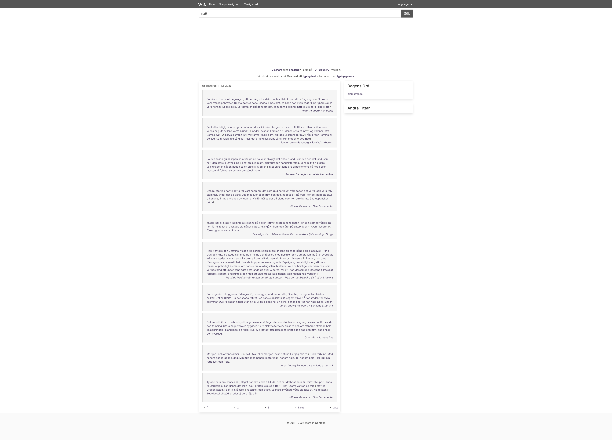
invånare (238, 389)
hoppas (286, 194)
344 (247, 354)
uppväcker (321, 198)
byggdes (252, 326)
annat (278, 166)
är (257, 138)
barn (270, 134)
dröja (249, 393)
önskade (234, 226)
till (311, 103)
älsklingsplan (267, 266)
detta (245, 106)
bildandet (282, 266)
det (270, 106)
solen (244, 166)
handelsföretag (290, 162)
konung (213, 198)
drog (324, 258)
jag (223, 190)
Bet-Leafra (289, 385)
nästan (275, 250)
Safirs (229, 389)
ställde (282, 99)
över (266, 269)
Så (208, 99)
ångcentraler (238, 326)
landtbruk (247, 162)
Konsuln (266, 250)
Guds (313, 354)
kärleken (266, 127)
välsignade (213, 166)
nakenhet (252, 389)
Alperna (274, 269)
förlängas (243, 294)
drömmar (212, 301)
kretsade (235, 266)
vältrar (301, 385)
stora (255, 266)
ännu (251, 166)
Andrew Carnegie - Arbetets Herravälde (309, 174)
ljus (252, 329)
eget (243, 269)
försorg (211, 262)
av (240, 198)
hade (255, 103)
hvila (253, 301)
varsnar (318, 131)
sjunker (218, 294)
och (275, 99)
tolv (330, 190)
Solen (210, 294)
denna (283, 106)
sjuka (264, 134)
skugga (261, 294)
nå (297, 194)
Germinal (234, 250)
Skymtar (292, 294)
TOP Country (321, 69)
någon (228, 166)
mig (217, 131)
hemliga (302, 266)
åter (287, 226)
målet (296, 301)
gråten (259, 385)
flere (261, 326)
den (213, 159)
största (222, 162)
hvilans (228, 131)
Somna (211, 134)
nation (236, 166)
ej (331, 134)
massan (211, 170)
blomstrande (355, 93)
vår (246, 159)
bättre (255, 226)
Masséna (297, 258)
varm (289, 127)
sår (237, 382)
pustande (234, 322)
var (209, 269)
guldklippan (231, 159)
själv (242, 258)
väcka (210, 131)
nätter (239, 301)
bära (313, 106)
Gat (251, 385)
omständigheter (251, 170)
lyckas (226, 106)
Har (303, 301)
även (300, 103)
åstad (219, 389)
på (256, 222)
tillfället (220, 226)
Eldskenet (323, 99)
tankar (210, 266)
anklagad (232, 198)
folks (315, 382)
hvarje (278, 354)
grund (252, 159)
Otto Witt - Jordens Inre (319, 337)
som (276, 106)
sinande (257, 322)
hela (304, 273)
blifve (228, 134)
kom (209, 103)
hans (322, 262)
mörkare (272, 294)
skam (267, 389)
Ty (208, 382)
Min (285, 138)
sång (279, 138)
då (275, 198)
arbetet (263, 329)
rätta (237, 190)
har (281, 190)
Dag (209, 254)
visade (244, 250)
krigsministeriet (216, 258)
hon (294, 103)
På (208, 159)
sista (233, 106)
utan (246, 301)
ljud (213, 138)
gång (299, 250)
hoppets (321, 194)
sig (241, 226)
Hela (209, 250)
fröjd (226, 361)
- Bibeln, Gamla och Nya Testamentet (310, 206)
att (246, 99)
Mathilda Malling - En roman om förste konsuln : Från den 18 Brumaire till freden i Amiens (279, 277)
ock (318, 190)
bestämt (275, 103)
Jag (311, 131)
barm (243, 127)
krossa (268, 273)
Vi (301, 162)
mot (227, 99)
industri (258, 162)
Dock (320, 301)
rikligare (320, 162)
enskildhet (234, 262)
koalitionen (279, 273)
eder (288, 198)
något (247, 226)
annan (224, 230)
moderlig (233, 127)
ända (262, 382)
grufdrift (270, 162)
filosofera (323, 226)
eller (215, 127)
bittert (276, 385)
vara (209, 106)
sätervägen (300, 226)
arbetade (228, 254)
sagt (306, 103)
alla (284, 294)
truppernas (257, 262)
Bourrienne (252, 254)
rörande (245, 262)
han (251, 99)
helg (327, 329)
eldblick (274, 297)
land (292, 159)
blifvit (310, 162)
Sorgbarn (318, 103)
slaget (244, 382)
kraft (290, 329)
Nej (248, 138)
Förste (257, 250)
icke (282, 250)
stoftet (321, 385)
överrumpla (235, 273)
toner (324, 127)
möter (269, 357)
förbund (321, 354)
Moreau (270, 258)
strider (314, 297)
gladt (241, 138)
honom (211, 357)
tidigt (222, 127)
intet (326, 131)
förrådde (321, 222)
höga (317, 166)
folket (223, 170)
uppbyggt (269, 159)
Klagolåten (320, 389)
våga (296, 389)
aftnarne (310, 326)
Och (209, 190)
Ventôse (218, 250)
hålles (264, 198)
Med (330, 354)
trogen (276, 127)
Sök (407, 13)
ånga (269, 322)
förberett (212, 273)
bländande (231, 329)
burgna (237, 170)
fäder (299, 190)
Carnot (301, 254)
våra (292, 190)
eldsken (267, 99)
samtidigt (302, 262)
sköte (326, 106)
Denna (238, 103)
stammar (212, 194)
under (222, 194)
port (321, 382)
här (228, 190)
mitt (309, 382)
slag (260, 273)
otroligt (300, 198)
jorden (315, 134)
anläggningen (215, 329)
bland (281, 198)
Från (308, 134)
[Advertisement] (306, 44)
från (215, 103)
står (218, 190)
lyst (256, 166)
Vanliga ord (251, 4)
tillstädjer (226, 393)
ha (258, 159)
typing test (309, 76)
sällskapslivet (313, 250)
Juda (272, 382)
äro (290, 166)
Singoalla (264, 103)
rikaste (285, 159)
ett (260, 99)
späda (245, 297)
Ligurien (309, 258)
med (249, 194)
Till (297, 357)
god (302, 138)
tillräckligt (327, 269)
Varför (257, 198)
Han (229, 258)
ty (257, 329)
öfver (262, 166)
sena (296, 131)
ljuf (244, 134)
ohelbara (215, 382)
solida (219, 159)
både (262, 194)
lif (222, 322)
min (302, 354)
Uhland (301, 127)
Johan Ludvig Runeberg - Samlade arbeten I (306, 142)
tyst (218, 134)
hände (214, 99)
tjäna (238, 194)
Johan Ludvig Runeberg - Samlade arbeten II (306, 305)
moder (255, 131)
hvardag (217, 333)
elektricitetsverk (274, 326)
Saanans (276, 389)
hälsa (225, 138)
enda (292, 250)
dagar (231, 301)
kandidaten (292, 222)
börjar (219, 357)
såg (256, 99)
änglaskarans (267, 138)
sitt (320, 106)
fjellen (262, 222)
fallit (282, 297)
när (292, 269)
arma (256, 134)
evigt (249, 322)
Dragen (211, 389)
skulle (328, 103)
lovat (286, 190)
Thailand (294, 69)
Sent (209, 127)
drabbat (291, 382)
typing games (345, 76)
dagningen (237, 99)
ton (307, 222)
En (278, 301)
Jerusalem (216, 385)
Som (219, 138)
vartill (312, 190)
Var (239, 106)
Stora (226, 326)
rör (300, 294)
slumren (237, 134)
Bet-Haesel (213, 393)
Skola (259, 301)
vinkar (298, 297)
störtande (289, 322)
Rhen (283, 258)
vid (277, 258)
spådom (258, 106)
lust (215, 361)
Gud (275, 190)
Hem (212, 4)
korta (236, 131)
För (309, 194)
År (305, 297)
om (265, 106)
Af (295, 127)
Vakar (250, 127)
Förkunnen (230, 385)
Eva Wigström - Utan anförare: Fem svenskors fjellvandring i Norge (292, 234)
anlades (289, 326)
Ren (260, 297)
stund (303, 131)
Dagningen (308, 99)
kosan (290, 99)
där (255, 393)
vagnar (301, 322)
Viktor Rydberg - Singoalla (317, 110)
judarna (247, 198)
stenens (277, 322)
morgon (268, 354)
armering (270, 262)
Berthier (286, 254)
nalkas (210, 297)
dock (257, 127)
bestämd (216, 269)
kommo (236, 222)
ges (281, 134)
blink (284, 301)
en (250, 106)
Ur (221, 131)
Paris (326, 250)
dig (277, 134)
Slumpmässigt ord (229, 4)
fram (221, 99)
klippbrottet (225, 103)
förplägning (288, 262)
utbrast (280, 222)
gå (267, 226)
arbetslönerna (301, 166)
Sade (211, 222)
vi (262, 159)
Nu (264, 226)
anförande (253, 269)
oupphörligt (222, 266)
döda (210, 202)
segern (222, 273)
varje (224, 262)
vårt (247, 190)
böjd (311, 357)
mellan (311, 294)
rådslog (269, 254)
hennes (217, 106)
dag (278, 194)
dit (296, 99)
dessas (311, 322)
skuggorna (230, 294)
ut (311, 389)
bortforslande (324, 322)
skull (329, 194)
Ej (285, 134)
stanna (250, 222)
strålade (320, 326)
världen (301, 159)
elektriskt (244, 329)
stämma (234, 230)
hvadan (265, 131)
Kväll (254, 354)
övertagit (327, 254)
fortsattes (274, 329)
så (249, 103)
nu (301, 134)
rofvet (253, 297)
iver (255, 194)
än (221, 166)
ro (306, 354)
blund (243, 131)
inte (221, 222)
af (218, 170)
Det (218, 297)
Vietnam (277, 69)
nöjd (291, 357)
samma (292, 106)
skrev (235, 258)
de (281, 131)
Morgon (211, 354)
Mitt (250, 134)
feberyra (325, 297)
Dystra (223, 301)
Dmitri (227, 297)
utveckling (233, 162)
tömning (217, 326)
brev (248, 258)
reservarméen (315, 266)
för (242, 190)
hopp (254, 190)
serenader (293, 134)
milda (317, 127)
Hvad (310, 127)
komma (274, 131)
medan (297, 273)
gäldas (268, 301)
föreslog (212, 230)
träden (320, 294)
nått (209, 162)
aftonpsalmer (231, 354)
